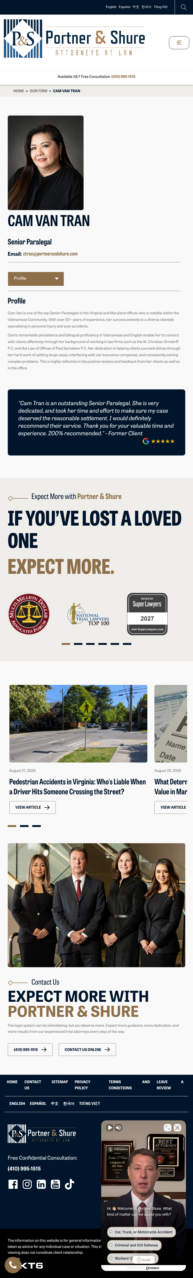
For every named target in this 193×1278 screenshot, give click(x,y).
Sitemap (60, 1082)
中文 (136, 7)
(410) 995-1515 (123, 77)
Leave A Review (170, 1085)
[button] (32, 807)
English (111, 7)
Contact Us (32, 1085)
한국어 (147, 7)
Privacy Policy (82, 1085)
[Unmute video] (109, 1127)
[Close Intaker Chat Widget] (177, 1127)
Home (18, 91)
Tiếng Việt (161, 7)
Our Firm (39, 91)
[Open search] (184, 7)
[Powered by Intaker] (153, 1268)
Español (124, 7)
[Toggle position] (167, 1127)
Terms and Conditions (129, 1085)
